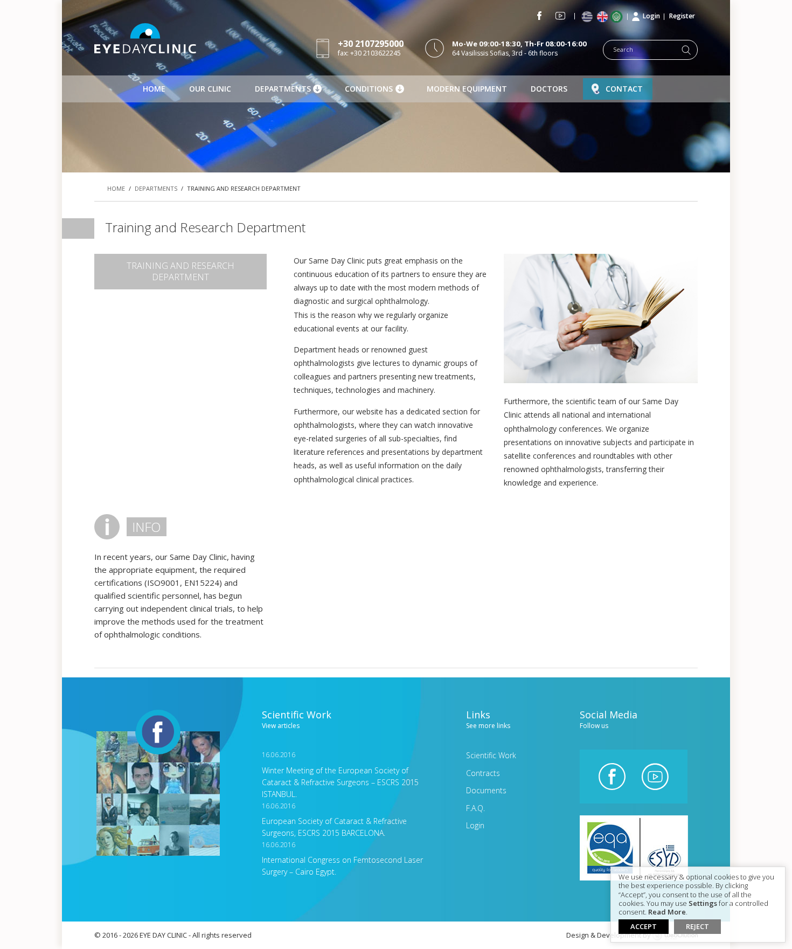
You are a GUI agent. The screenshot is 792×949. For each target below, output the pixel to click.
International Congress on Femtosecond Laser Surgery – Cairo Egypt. (342, 858)
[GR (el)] (588, 17)
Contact (624, 89)
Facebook (539, 15)
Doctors (549, 89)
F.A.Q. (475, 808)
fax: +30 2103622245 (371, 48)
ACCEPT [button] (643, 926)
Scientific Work (491, 755)
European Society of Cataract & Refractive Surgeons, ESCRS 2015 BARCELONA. (334, 820)
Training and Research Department (180, 271)
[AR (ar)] (619, 16)
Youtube (560, 15)
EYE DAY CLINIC (145, 38)
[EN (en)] (603, 17)
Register (682, 15)
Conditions (369, 89)
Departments (283, 89)
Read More (667, 912)
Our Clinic (210, 89)
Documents (486, 790)
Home (154, 89)
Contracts (483, 773)
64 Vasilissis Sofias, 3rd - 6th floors (519, 48)
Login (651, 15)
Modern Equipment (467, 89)
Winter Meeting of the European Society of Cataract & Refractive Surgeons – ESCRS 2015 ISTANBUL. (340, 774)
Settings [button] (703, 903)
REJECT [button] (697, 926)
